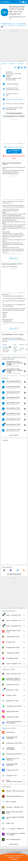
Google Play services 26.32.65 (14, 754)
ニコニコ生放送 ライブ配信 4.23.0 (15, 828)
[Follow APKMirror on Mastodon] (11, 570)
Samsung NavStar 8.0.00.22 (13, 392)
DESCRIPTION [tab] (20, 63)
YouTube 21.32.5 (10, 642)
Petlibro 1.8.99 (10, 823)
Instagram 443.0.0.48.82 (12, 717)
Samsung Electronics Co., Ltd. (8, 23)
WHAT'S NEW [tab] (12, 63)
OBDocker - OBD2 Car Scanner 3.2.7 (15, 791)
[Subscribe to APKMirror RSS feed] (24, 570)
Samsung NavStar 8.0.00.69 (13, 381)
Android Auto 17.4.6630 (12, 700)
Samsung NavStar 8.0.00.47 (13, 386)
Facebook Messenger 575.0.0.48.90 (11, 737)
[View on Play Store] (19, 68)
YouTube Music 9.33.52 (12, 658)
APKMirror (6, 2)
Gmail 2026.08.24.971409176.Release (14, 781)
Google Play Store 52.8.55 (12, 653)
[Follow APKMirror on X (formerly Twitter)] (4, 570)
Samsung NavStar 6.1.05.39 (13, 429)
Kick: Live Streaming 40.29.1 (13, 839)
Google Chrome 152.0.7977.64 (14, 743)
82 (12, 75)
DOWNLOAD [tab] (4, 63)
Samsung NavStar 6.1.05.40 (13, 424)
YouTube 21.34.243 (11, 695)
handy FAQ (10, 339)
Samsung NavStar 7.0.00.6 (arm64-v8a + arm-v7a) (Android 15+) (14, 370)
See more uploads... (14, 435)
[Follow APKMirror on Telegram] (17, 570)
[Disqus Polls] (14, 462)
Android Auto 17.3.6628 (12, 690)
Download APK (15, 151)
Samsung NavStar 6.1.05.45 (13, 413)
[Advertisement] (14, 46)
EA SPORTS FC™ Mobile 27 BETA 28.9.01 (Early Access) (13, 679)
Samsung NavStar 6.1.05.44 (13, 419)
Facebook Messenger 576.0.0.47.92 (11, 764)
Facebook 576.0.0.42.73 (12, 770)
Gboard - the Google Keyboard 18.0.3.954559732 (14, 722)
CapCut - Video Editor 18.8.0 (13, 615)
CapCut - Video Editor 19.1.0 (13, 620)
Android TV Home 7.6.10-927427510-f (12, 759)
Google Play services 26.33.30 (14, 706)
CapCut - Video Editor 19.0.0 (13, 626)
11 (13, 103)
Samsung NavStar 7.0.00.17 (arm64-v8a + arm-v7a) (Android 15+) (14, 363)
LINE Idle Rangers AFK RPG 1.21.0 (14, 796)
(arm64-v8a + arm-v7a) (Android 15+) (17, 25)
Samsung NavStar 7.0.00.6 (13, 408)
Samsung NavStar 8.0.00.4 (13, 397)
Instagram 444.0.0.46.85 (12, 711)
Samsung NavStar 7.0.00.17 (13, 402)
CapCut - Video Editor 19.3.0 (13, 663)
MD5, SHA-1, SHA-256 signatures (14, 99)
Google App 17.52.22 (11, 775)
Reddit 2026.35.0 (10, 732)
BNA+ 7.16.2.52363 (11, 801)
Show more (13, 258)
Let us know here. (17, 852)
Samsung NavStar (21, 23)
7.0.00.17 (4, 25)
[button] (15, 68)
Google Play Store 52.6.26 (12, 647)
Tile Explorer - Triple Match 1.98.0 (14, 807)
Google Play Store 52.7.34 (12, 636)
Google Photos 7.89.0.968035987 (10, 748)
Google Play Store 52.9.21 (12, 684)
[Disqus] (14, 502)
